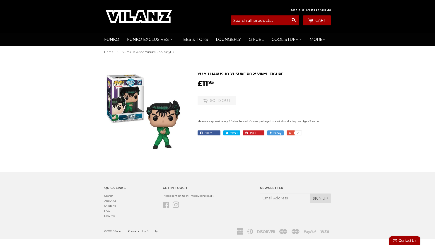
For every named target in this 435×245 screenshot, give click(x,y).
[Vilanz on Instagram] (175, 206)
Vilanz (119, 231)
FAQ (107, 210)
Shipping (110, 205)
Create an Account (318, 9)
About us (110, 200)
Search (108, 195)
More (316, 39)
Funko (111, 39)
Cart (320, 20)
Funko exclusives (148, 39)
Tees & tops (194, 39)
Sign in (295, 9)
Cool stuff (285, 39)
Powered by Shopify (143, 231)
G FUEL (256, 39)
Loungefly (228, 39)
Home (109, 52)
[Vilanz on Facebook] (166, 206)
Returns (109, 215)
